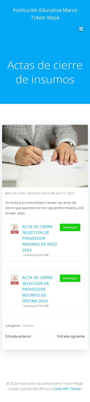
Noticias (28, 326)
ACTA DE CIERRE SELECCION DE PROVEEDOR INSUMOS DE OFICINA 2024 (37, 289)
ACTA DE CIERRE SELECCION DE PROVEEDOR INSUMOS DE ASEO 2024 (39, 238)
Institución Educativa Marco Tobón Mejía (45, 13)
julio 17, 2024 (65, 193)
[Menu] (81, 29)
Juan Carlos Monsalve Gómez (31, 193)
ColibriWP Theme (67, 389)
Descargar (70, 227)
